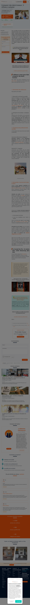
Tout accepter (18, 601)
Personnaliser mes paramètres (11, 601)
